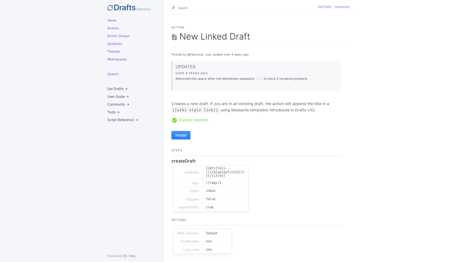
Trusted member (193, 119)
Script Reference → (122, 120)
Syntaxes (114, 43)
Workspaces (117, 59)
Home (111, 20)
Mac (133, 256)
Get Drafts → (117, 89)
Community (342, 6)
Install (180, 135)
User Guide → (118, 96)
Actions (113, 28)
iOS (125, 256)
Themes (113, 51)
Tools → (113, 112)
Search (112, 74)
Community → (118, 104)
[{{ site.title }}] (131, 7)
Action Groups (118, 36)
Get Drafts (325, 6)
